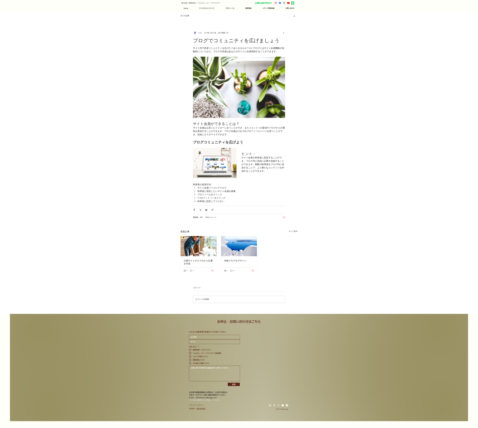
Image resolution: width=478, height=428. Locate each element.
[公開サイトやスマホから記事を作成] (199, 246)
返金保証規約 (200, 408)
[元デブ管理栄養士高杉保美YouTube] (288, 2)
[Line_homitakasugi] (292, 2)
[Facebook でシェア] (194, 210)
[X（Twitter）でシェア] (200, 210)
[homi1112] (275, 2)
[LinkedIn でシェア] (206, 210)
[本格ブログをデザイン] (239, 246)
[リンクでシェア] (212, 210)
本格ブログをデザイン (235, 260)
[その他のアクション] (283, 32)
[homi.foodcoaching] (279, 2)
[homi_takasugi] (284, 2)
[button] (207, 8)
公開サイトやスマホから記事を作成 (198, 262)
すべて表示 (293, 231)
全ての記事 (184, 16)
